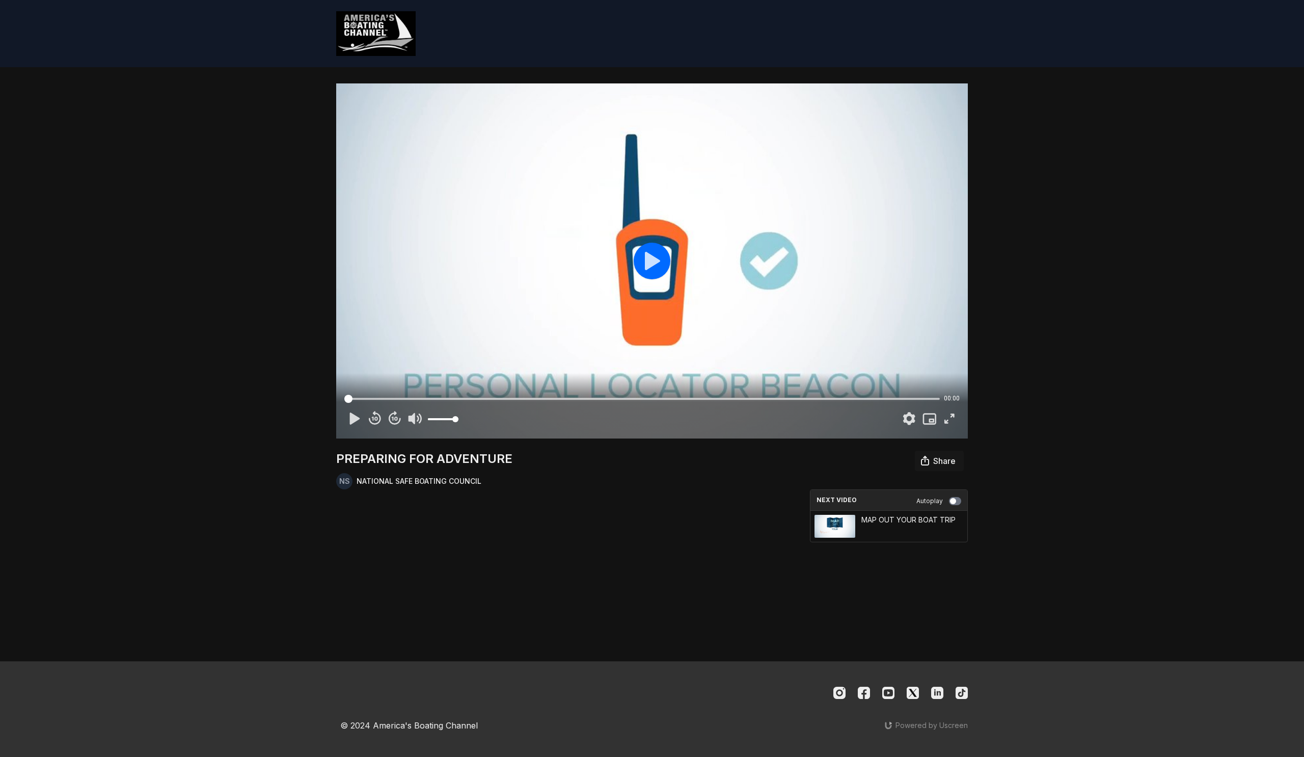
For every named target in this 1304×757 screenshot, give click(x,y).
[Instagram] (839, 693)
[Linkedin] (937, 693)
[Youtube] (888, 693)
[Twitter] (913, 693)
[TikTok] (962, 693)
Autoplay (929, 501)
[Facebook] (864, 693)
